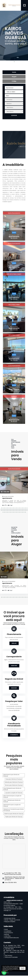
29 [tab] (16, 510)
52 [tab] (25, 512)
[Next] (25, 484)
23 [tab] (7, 510)
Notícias (6, 934)
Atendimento (14, 734)
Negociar (14, 688)
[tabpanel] (14, 35)
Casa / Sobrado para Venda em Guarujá (12, 801)
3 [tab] (4, 508)
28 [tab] (15, 510)
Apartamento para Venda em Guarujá (11, 775)
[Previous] (3, 484)
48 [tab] (19, 512)
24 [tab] (9, 510)
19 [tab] (1, 510)
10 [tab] (15, 508)
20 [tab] (3, 510)
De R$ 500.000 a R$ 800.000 (14, 708)
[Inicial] (11, 5)
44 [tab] (13, 512)
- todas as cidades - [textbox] (11, 91)
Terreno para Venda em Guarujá (13, 785)
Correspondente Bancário (11, 937)
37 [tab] (3, 512)
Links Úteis (7, 936)
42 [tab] (10, 512)
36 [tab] (26, 510)
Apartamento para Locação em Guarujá (12, 805)
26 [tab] (12, 510)
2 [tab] (3, 508)
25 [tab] (10, 510)
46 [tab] (16, 512)
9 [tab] (13, 508)
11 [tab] (16, 508)
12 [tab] (18, 508)
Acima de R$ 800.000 (14, 710)
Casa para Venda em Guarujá (14, 779)
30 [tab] (18, 510)
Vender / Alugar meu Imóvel (12, 920)
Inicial (6, 929)
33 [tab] (22, 510)
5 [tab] (7, 508)
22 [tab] (6, 510)
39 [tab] (6, 512)
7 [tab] (10, 508)
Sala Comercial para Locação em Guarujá (12, 796)
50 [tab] (22, 512)
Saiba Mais (14, 665)
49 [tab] (21, 512)
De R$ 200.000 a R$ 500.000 (14, 706)
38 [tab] (4, 512)
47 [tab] (18, 512)
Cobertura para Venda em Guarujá (13, 813)
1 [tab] (14, 61)
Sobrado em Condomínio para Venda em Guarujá (13, 809)
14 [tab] (21, 508)
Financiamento (8, 932)
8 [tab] (12, 508)
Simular (14, 643)
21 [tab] (4, 510)
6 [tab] (9, 508)
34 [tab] (23, 510)
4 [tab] (6, 508)
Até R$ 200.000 (14, 704)
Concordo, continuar (22, 968)
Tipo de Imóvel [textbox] (9, 87)
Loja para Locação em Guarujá (13, 792)
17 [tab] (25, 508)
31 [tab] (19, 510)
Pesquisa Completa (9, 921)
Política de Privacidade (11, 957)
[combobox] (14, 88)
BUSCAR (14, 115)
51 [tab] (23, 512)
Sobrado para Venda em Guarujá (14, 782)
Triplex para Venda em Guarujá (13, 816)
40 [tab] (7, 512)
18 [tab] (26, 508)
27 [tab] (13, 510)
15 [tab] (22, 508)
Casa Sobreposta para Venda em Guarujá (12, 789)
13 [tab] (19, 508)
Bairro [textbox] (7, 95)
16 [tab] (23, 508)
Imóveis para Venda (9, 918)
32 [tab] (21, 510)
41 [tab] (9, 512)
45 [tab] (15, 512)
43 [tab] (12, 512)
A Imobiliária (7, 931)
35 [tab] (25, 510)
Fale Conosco (8, 955)
